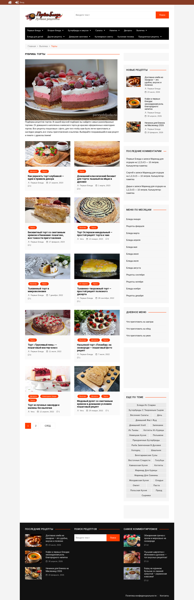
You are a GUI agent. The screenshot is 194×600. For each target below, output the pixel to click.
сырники (146, 495)
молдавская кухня (139, 480)
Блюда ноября (133, 289)
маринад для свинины (146, 475)
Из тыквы (133, 430)
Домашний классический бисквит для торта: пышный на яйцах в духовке (96, 179)
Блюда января (133, 219)
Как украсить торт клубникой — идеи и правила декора (46, 177)
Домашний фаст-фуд (146, 420)
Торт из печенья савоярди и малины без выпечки (43, 406)
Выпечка (140, 30)
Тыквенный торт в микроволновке (38, 290)
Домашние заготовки (78, 37)
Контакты (164, 596)
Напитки (113, 30)
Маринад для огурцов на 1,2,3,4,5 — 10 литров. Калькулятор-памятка (145, 162)
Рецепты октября (134, 282)
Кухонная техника (126, 37)
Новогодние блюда (49, 396)
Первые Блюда (37, 183)
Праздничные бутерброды (146, 440)
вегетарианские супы (146, 455)
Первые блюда (34, 30)
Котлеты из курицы (154, 430)
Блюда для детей (35, 37)
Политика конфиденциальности (141, 596)
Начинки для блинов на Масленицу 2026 (155, 124)
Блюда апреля (133, 240)
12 (147, 580)
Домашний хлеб (137, 425)
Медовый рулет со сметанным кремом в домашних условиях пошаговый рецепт (95, 404)
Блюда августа (133, 268)
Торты (44, 171)
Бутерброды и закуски (78, 30)
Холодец (135, 450)
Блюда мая (131, 247)
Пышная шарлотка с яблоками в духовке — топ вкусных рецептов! (155, 555)
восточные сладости (139, 460)
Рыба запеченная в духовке (146, 445)
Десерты (128, 30)
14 (147, 545)
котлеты (158, 465)
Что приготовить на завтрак (139, 322)
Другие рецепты (55, 37)
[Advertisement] (146, 367)
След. (48, 426)
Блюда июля (132, 261)
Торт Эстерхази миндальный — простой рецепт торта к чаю (94, 234)
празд (159, 490)
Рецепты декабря (134, 296)
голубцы (159, 460)
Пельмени (158, 435)
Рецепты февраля (135, 226)
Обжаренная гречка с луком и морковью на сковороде (155, 538)
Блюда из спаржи (146, 405)
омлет (136, 485)
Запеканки (158, 425)
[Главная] (10, 2)
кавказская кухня (138, 465)
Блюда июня (132, 254)
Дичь (159, 415)
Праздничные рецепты (148, 37)
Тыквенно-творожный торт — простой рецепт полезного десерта (94, 291)
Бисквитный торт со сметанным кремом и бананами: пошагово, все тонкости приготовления (46, 235)
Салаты (99, 30)
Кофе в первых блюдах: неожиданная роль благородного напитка (154, 104)
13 (147, 561)
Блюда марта (132, 233)
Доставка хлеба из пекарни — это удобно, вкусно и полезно (154, 81)
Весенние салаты (139, 415)
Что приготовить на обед (138, 329)
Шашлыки (156, 450)
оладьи (159, 480)
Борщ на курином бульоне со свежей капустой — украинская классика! (155, 572)
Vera (82, 239)
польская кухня (138, 490)
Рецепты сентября (135, 275)
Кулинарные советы (104, 37)
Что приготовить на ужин (138, 336)
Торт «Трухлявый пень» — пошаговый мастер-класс (43, 346)
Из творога (83, 284)
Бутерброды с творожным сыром (146, 410)
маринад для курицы (146, 470)
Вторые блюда (54, 30)
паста (156, 485)
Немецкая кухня (137, 435)
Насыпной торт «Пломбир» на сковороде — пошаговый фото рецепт (94, 347)
